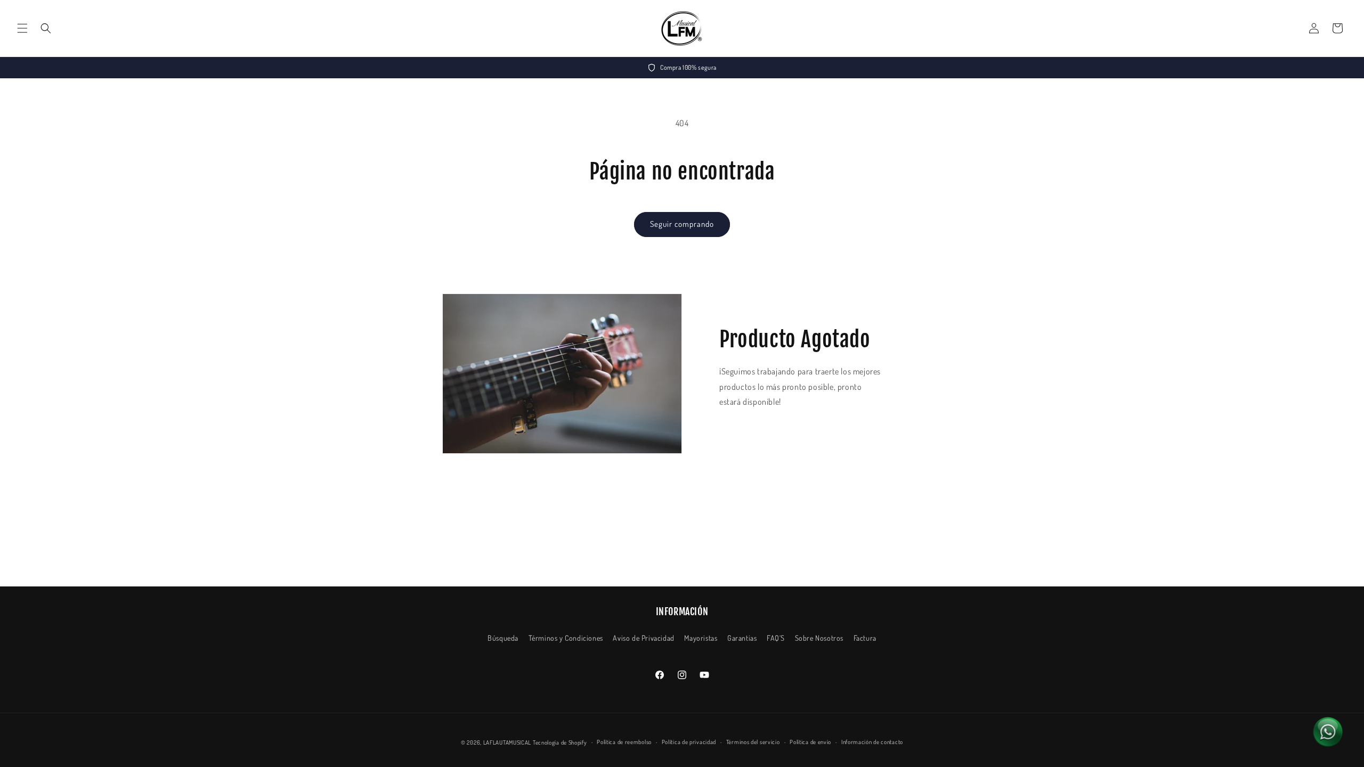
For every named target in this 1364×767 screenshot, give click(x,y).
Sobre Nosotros (819, 637)
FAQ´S (776, 637)
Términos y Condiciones (566, 637)
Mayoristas (700, 637)
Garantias (742, 637)
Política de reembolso (624, 742)
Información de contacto (872, 742)
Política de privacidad (689, 742)
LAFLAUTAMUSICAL (507, 742)
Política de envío (810, 742)
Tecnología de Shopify (560, 742)
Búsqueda (503, 637)
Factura (865, 637)
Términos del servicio (753, 742)
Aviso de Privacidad (643, 637)
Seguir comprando (682, 224)
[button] (22, 28)
